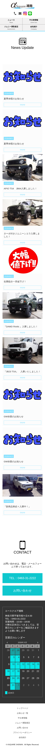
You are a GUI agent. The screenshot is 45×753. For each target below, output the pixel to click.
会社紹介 (33, 28)
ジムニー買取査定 (11, 28)
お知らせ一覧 (22, 713)
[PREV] (7, 642)
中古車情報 (33, 21)
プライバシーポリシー (22, 732)
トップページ (22, 708)
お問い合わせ (22, 728)
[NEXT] (37, 642)
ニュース (11, 21)
